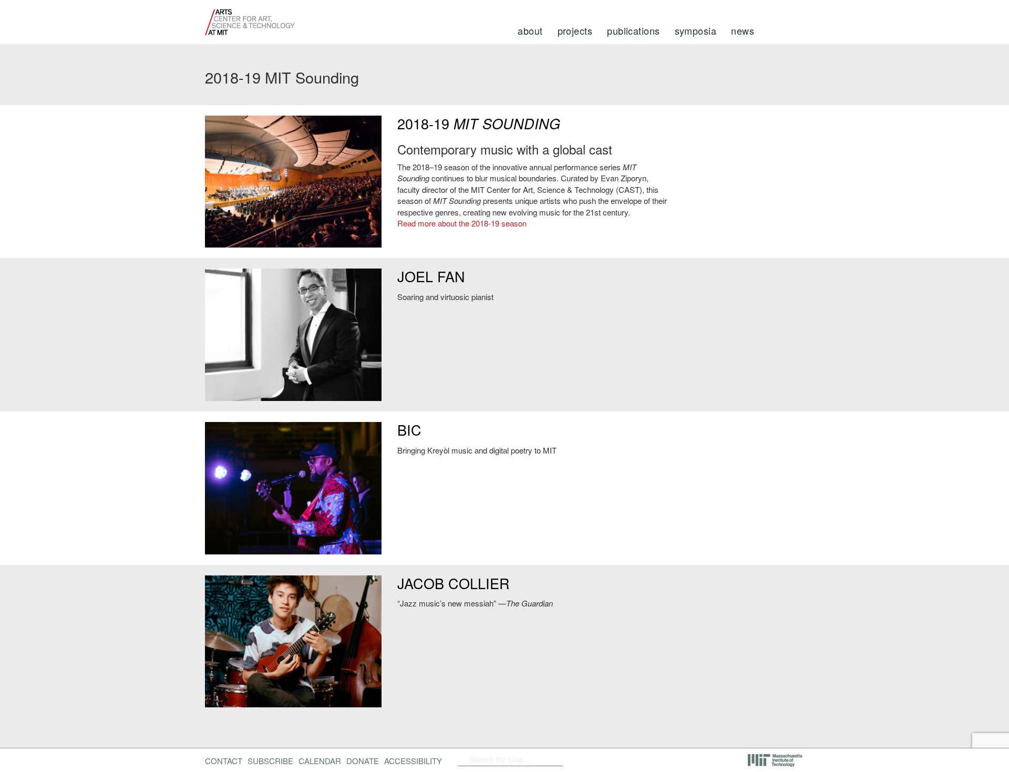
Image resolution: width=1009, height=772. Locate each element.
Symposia (696, 30)
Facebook (581, 759)
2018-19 (478, 123)
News (742, 30)
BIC (409, 429)
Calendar (319, 760)
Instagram (651, 759)
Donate (362, 760)
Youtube (624, 759)
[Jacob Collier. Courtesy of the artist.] (293, 641)
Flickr (597, 759)
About (530, 30)
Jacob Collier (453, 583)
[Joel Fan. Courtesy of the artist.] (293, 335)
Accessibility (413, 760)
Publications (633, 30)
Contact (223, 760)
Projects (575, 30)
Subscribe (270, 760)
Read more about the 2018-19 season (462, 223)
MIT (776, 760)
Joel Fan (431, 276)
